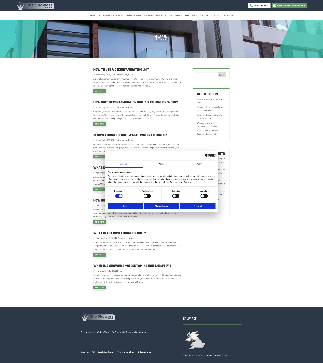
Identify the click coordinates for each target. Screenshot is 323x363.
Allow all (198, 206)
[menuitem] (259, 4)
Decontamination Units (109, 16)
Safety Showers (133, 16)
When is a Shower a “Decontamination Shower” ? (132, 266)
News (130, 74)
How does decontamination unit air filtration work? (135, 102)
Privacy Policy (144, 352)
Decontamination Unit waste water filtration (130, 135)
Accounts (100, 74)
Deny (125, 206)
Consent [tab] (123, 164)
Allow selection (161, 206)
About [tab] (199, 164)
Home (92, 16)
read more (99, 91)
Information (121, 74)
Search (221, 75)
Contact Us (227, 16)
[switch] (147, 196)
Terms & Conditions (126, 352)
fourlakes (100, 205)
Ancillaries (174, 16)
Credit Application (106, 352)
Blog (216, 16)
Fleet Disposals (193, 16)
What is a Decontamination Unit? (119, 233)
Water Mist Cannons (154, 16)
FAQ (93, 352)
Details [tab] (161, 164)
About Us (85, 352)
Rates (209, 16)
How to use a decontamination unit (121, 69)
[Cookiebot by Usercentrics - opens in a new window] (204, 155)
